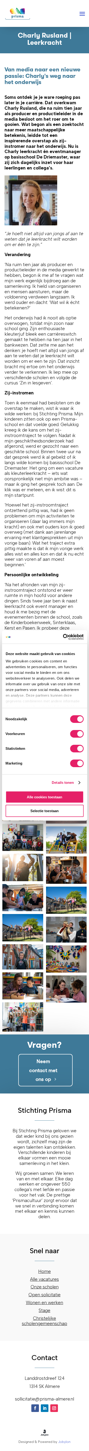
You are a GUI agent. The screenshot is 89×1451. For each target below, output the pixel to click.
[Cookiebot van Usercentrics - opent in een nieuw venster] (63, 637)
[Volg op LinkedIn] (44, 1408)
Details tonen (63, 782)
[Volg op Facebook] (35, 1408)
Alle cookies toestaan (44, 797)
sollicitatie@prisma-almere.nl (44, 1399)
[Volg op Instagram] (54, 1408)
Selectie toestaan (44, 811)
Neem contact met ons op (43, 1070)
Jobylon (64, 1442)
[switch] (77, 734)
